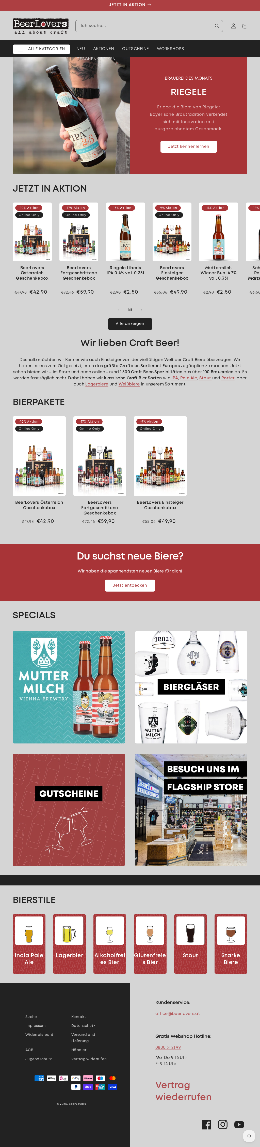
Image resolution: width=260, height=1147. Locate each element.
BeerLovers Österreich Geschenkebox (32, 273)
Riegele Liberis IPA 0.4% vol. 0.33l (125, 270)
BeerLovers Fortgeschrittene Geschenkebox (78, 273)
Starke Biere (230, 959)
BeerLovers (77, 1104)
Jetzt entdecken (130, 585)
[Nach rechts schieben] (141, 310)
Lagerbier (69, 955)
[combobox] (149, 26)
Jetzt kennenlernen (188, 147)
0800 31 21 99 (168, 1048)
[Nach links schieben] (118, 310)
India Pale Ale (29, 959)
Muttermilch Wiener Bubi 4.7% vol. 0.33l (219, 273)
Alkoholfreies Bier (109, 959)
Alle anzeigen (130, 324)
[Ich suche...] (217, 26)
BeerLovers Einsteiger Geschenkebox (172, 273)
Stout (190, 955)
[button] (41, 49)
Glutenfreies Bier (150, 959)
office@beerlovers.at (177, 1014)
